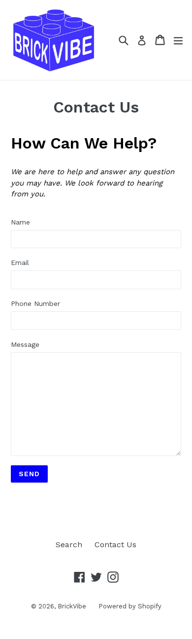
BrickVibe (72, 606)
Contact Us (115, 544)
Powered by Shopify (129, 606)
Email (20, 262)
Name (20, 222)
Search (69, 544)
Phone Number (35, 303)
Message (25, 344)
